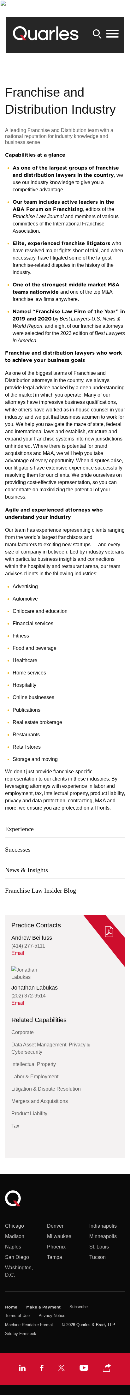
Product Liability (29, 1113)
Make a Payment (43, 1307)
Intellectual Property (33, 1064)
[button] (107, 1368)
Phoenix (56, 1246)
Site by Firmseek (20, 1333)
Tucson (97, 1257)
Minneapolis (103, 1236)
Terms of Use (17, 1315)
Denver (55, 1226)
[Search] (97, 34)
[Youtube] (84, 1368)
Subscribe (78, 1306)
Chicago (14, 1226)
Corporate (22, 1032)
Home (11, 1307)
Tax (15, 1126)
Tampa (54, 1257)
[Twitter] (61, 1368)
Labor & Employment (34, 1076)
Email (17, 953)
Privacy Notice (51, 1315)
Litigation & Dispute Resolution (46, 1089)
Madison (14, 1236)
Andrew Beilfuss (31, 938)
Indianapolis (103, 1226)
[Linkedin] (22, 1368)
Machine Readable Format (29, 1324)
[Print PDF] (109, 932)
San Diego (17, 1257)
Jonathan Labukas (34, 988)
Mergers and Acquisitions (39, 1101)
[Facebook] (42, 1368)
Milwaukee (59, 1236)
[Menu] (112, 34)
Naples (13, 1246)
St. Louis (99, 1246)
